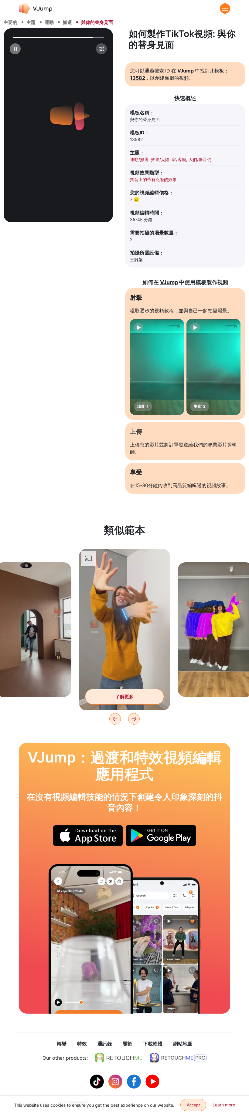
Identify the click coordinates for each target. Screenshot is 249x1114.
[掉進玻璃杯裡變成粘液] (91, 939)
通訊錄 (104, 1044)
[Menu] (225, 8)
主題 (31, 22)
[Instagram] (116, 1081)
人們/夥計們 (200, 159)
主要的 (10, 22)
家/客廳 (179, 159)
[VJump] (36, 8)
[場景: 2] (213, 367)
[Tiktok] (97, 1081)
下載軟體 (152, 1044)
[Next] (134, 719)
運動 (49, 22)
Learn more (224, 1104)
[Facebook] (134, 1081)
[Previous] (115, 719)
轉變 (62, 1044)
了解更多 (33, 683)
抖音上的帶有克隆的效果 (153, 179)
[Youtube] (152, 1081)
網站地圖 (183, 1044)
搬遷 (67, 22)
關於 (127, 1044)
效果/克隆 (160, 159)
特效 (82, 1044)
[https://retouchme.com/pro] (178, 1057)
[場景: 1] (157, 367)
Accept (193, 1104)
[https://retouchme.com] (118, 1057)
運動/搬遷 (139, 159)
